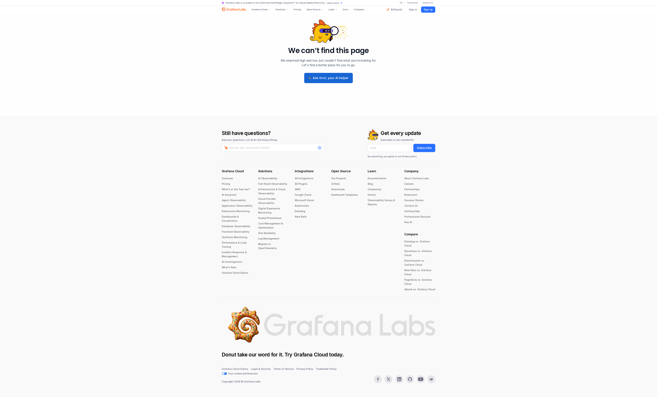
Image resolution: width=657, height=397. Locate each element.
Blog (370, 183)
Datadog (300, 211)
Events (372, 194)
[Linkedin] (399, 379)
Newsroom (410, 194)
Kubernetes (302, 205)
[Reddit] (431, 379)
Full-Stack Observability (272, 183)
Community (374, 189)
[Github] (410, 379)
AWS (297, 189)
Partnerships (412, 189)
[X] (388, 379)
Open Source (313, 9)
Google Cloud (303, 194)
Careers (409, 183)
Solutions (280, 9)
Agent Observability (234, 200)
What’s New (229, 267)
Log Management (268, 238)
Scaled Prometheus (270, 218)
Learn (332, 9)
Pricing (297, 9)
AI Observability (267, 178)
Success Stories (414, 200)
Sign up (428, 9)
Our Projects (338, 178)
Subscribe (424, 148)
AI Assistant (229, 194)
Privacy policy (409, 156)
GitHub (335, 183)
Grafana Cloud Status (235, 272)
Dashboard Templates (344, 194)
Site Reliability (267, 233)
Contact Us (411, 205)
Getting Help (412, 211)
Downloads (338, 189)
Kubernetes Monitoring (236, 211)
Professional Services (417, 216)
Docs (345, 9)
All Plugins (301, 183)
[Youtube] (420, 379)
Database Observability (236, 226)
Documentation (377, 178)
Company (359, 9)
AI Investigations (232, 261)
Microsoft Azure (304, 200)
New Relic (301, 216)
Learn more (333, 3)
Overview (227, 178)
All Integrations (304, 178)
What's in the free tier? (236, 189)
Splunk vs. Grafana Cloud (419, 289)
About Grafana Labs (416, 178)
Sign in (413, 9)
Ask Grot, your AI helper (331, 78)
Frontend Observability (235, 231)
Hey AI (408, 222)
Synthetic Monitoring (234, 237)
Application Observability (237, 205)
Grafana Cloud (259, 9)
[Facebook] (378, 379)
